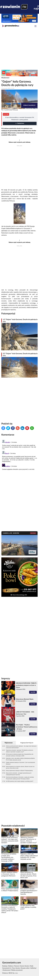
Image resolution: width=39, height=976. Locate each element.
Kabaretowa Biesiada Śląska (24, 699)
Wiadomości (5, 77)
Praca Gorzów (16, 968)
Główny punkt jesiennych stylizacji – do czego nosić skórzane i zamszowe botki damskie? (21, 746)
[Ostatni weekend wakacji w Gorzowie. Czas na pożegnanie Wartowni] (10, 867)
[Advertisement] (19, 49)
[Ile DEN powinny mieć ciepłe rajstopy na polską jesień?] (29, 900)
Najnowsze (9, 743)
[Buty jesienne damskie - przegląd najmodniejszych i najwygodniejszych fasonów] (29, 884)
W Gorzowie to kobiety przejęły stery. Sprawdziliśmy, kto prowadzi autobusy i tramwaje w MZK (19, 755)
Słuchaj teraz (20, 123)
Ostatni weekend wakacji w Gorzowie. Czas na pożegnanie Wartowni (20, 763)
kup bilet (33, 692)
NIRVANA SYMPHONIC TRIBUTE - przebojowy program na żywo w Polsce (26, 685)
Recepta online (25, 968)
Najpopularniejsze (26, 743)
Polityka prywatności (17, 970)
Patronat (16, 966)
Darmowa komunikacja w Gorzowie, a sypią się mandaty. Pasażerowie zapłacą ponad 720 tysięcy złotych (20, 778)
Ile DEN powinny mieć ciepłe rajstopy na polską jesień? (19, 781)
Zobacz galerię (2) (29, 105)
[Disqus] (19, 462)
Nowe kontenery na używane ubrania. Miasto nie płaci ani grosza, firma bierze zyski (20, 767)
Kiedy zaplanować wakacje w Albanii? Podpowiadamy (19, 770)
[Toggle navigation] (35, 26)
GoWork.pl (33, 968)
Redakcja (4, 966)
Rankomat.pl (6, 970)
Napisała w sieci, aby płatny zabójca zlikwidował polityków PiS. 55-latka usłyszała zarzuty (20, 759)
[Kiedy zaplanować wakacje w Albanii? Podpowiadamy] (10, 884)
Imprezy (5, 678)
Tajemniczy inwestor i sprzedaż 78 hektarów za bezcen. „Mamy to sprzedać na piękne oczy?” (19, 751)
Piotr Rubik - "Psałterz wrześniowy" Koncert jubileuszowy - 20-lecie (26, 727)
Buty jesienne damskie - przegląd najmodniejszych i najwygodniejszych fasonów (19, 773)
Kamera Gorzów (24, 966)
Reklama (10, 966)
